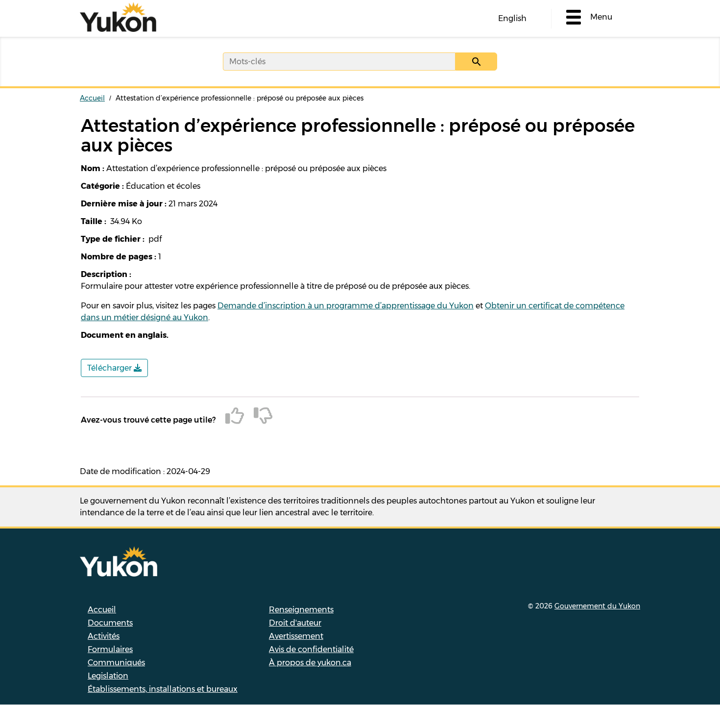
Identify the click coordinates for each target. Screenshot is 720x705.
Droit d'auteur (295, 623)
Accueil (92, 98)
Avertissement (296, 636)
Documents (110, 623)
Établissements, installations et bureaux (163, 689)
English (512, 18)
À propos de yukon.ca (310, 662)
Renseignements (301, 609)
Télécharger (110, 368)
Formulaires (110, 649)
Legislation (108, 675)
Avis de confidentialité (311, 649)
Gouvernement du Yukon (597, 606)
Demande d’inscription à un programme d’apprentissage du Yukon (345, 305)
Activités (104, 636)
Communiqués (116, 662)
